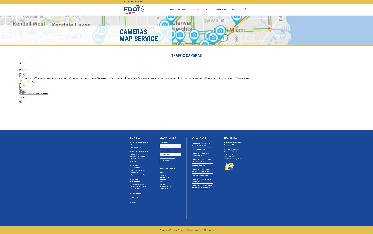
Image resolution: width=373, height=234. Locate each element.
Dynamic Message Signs (138, 175)
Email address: (165, 151)
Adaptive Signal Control (138, 186)
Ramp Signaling (136, 147)
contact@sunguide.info (235, 158)
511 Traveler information (138, 170)
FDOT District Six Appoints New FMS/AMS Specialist (201, 154)
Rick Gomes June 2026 (198, 149)
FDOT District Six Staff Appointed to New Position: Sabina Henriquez (202, 186)
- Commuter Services (166, 186)
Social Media (135, 172)
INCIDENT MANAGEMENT (140, 152)
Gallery (130, 2)
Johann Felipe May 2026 (198, 165)
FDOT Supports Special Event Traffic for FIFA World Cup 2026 (202, 144)
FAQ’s (134, 202)
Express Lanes (135, 145)
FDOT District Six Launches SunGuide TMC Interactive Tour (202, 160)
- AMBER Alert (164, 188)
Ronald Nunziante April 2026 (200, 175)
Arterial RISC (135, 189)
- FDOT (161, 173)
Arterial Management (137, 184)
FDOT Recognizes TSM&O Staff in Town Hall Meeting (201, 180)
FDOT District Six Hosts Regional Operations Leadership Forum (201, 170)
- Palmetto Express (165, 177)
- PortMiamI (163, 179)
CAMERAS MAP (136, 193)
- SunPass (162, 184)
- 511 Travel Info (164, 182)
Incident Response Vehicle (139, 156)
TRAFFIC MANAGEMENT (139, 142)
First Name (164, 142)
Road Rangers (135, 154)
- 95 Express (163, 175)
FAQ (125, 2)
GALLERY (134, 198)
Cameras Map (139, 2)
